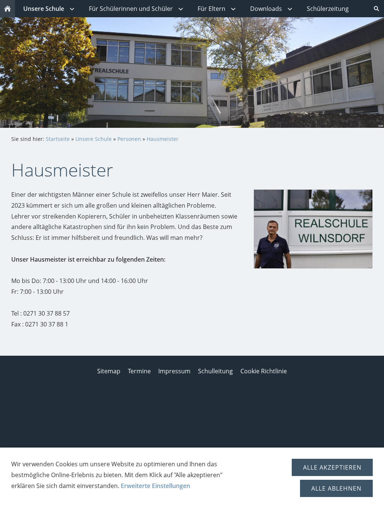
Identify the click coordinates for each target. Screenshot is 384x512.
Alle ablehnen (336, 488)
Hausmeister (162, 138)
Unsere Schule (93, 138)
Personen (129, 138)
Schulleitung (215, 371)
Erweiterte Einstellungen (155, 486)
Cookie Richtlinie (263, 371)
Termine (139, 371)
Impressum (174, 371)
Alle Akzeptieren (332, 467)
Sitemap (108, 371)
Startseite (58, 138)
